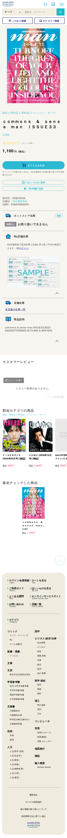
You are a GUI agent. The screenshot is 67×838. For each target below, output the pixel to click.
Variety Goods (44, 767)
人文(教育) (15, 777)
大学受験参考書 (17, 698)
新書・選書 (13, 651)
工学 (39, 713)
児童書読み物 (16, 715)
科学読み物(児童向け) (20, 719)
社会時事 (41, 642)
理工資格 (41, 704)
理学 (39, 709)
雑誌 (4, 112)
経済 (39, 668)
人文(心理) (15, 773)
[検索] (60, 12)
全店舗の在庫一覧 (15, 309)
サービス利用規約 (33, 801)
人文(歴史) (15, 759)
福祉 (39, 693)
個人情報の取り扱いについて (33, 809)
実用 (37, 728)
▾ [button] (20, 12)
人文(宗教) (15, 764)
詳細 (59, 215)
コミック (12, 631)
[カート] (45, 4)
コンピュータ (42, 721)
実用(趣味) (42, 736)
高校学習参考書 (17, 694)
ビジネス (41, 646)
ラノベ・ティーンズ (19, 635)
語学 (37, 631)
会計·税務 (41, 673)
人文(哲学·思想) (17, 751)
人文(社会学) (15, 755)
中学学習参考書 (17, 690)
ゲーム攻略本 (16, 644)
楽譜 (12, 739)
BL (11, 639)
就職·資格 (41, 655)
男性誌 (14, 112)
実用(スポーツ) (44, 732)
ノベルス (14, 655)
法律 (39, 660)
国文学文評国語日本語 (20, 674)
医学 (39, 684)
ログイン (23, 248)
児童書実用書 (16, 723)
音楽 (12, 735)
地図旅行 (40, 748)
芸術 (9, 731)
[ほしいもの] (53, 4)
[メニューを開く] (62, 4)
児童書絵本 (15, 710)
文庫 (9, 663)
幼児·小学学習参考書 (19, 685)
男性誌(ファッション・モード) (38, 112)
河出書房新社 (20, 201)
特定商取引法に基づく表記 (33, 816)
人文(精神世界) (17, 768)
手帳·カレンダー (44, 741)
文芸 (9, 670)
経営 (39, 651)
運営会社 (33, 794)
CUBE (6, 134)
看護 (39, 688)
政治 (39, 664)
